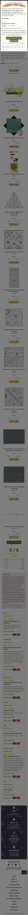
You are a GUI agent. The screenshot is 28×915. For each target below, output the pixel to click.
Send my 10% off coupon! (14, 38)
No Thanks (14, 41)
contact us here (13, 47)
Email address (5, 18)
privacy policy (17, 35)
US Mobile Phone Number (9, 23)
